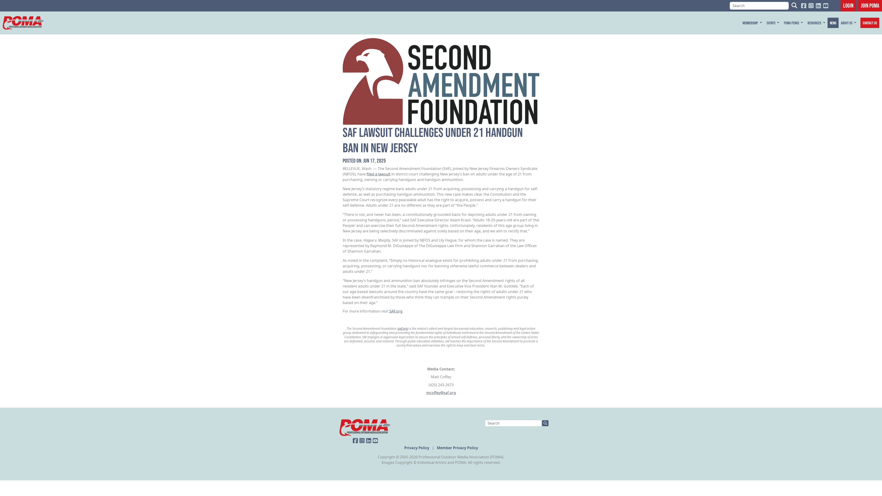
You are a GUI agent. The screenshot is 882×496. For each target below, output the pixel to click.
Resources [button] (815, 23)
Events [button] (771, 23)
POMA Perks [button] (792, 23)
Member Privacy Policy (457, 447)
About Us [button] (847, 23)
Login (848, 5)
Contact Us (870, 23)
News (833, 23)
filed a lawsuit (378, 174)
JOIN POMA (870, 5)
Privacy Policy (417, 447)
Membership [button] (751, 23)
